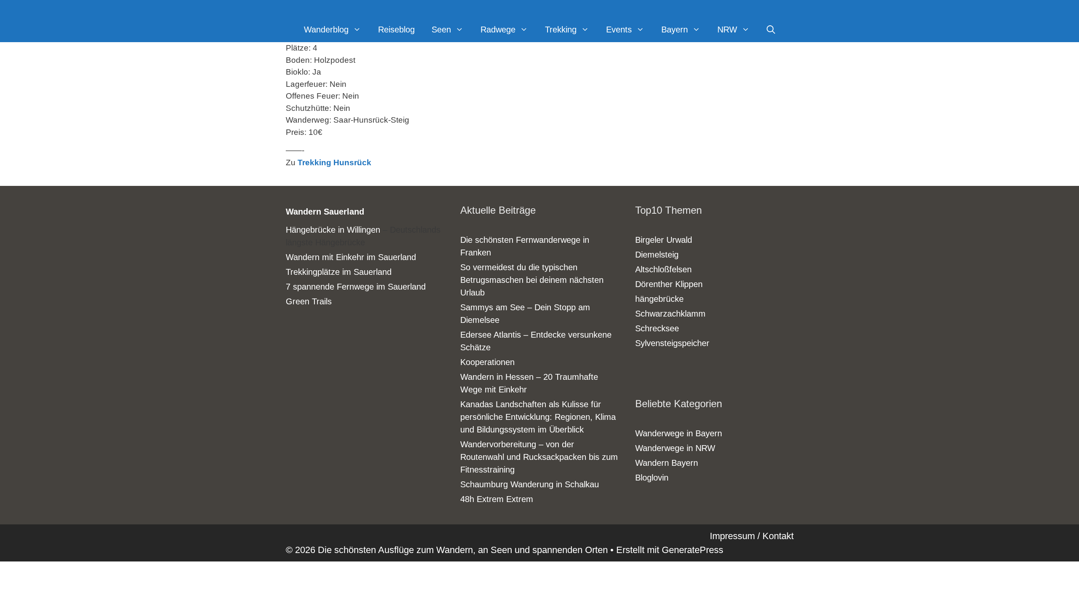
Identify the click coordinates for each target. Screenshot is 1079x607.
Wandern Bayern (666, 462)
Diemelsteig (657, 254)
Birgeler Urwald (663, 239)
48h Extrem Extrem (496, 499)
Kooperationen (487, 362)
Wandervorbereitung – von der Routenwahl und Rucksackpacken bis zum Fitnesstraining (539, 457)
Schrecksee (657, 328)
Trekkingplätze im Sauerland (339, 272)
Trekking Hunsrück (334, 162)
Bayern (674, 29)
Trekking (561, 29)
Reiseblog (396, 29)
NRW (727, 29)
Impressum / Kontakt (752, 536)
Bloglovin (651, 477)
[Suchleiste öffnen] (771, 29)
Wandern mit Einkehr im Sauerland (351, 257)
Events (619, 29)
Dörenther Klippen (669, 284)
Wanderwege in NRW (675, 448)
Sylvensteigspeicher (672, 343)
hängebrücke (659, 299)
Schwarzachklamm (670, 313)
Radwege (497, 29)
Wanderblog (326, 29)
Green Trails (309, 301)
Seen (441, 29)
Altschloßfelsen (663, 269)
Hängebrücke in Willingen (333, 229)
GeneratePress (692, 550)
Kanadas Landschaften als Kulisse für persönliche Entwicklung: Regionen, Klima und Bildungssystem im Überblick (538, 417)
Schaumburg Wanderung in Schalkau (529, 484)
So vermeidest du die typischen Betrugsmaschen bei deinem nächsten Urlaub (532, 280)
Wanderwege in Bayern (678, 433)
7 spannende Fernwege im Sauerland (356, 286)
